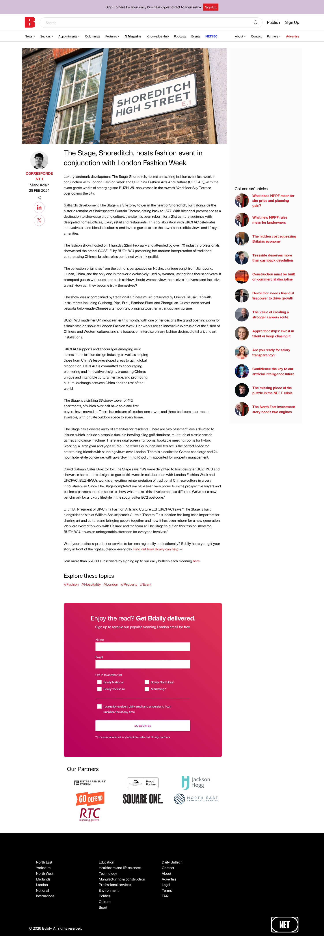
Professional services (115, 884)
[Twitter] (39, 219)
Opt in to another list (108, 675)
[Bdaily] (30, 22)
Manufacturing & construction (122, 879)
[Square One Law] (143, 798)
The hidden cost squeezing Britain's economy (274, 238)
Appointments (67, 36)
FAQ (165, 895)
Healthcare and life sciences (120, 867)
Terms (167, 890)
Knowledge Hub (158, 36)
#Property (129, 584)
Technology (108, 873)
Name (99, 639)
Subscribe (142, 726)
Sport (103, 907)
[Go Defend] (90, 798)
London (42, 884)
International (45, 895)
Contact (256, 36)
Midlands (43, 879)
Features (111, 36)
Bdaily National (113, 682)
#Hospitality (91, 584)
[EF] (90, 782)
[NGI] (143, 782)
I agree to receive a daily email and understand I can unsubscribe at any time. (137, 709)
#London (110, 584)
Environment (109, 890)
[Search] (256, 23)
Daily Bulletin (172, 862)
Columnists (92, 36)
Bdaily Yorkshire (114, 689)
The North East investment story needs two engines (273, 409)
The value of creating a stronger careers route (270, 314)
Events (195, 36)
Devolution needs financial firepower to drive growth (273, 295)
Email (99, 657)
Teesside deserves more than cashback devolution (272, 257)
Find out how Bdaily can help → (158, 549)
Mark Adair (39, 184)
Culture (104, 901)
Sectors (45, 36)
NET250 (211, 36)
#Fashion (71, 584)
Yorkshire (43, 867)
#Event (145, 584)
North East (44, 862)
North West (44, 873)
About (239, 36)
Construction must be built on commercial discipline (273, 276)
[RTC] (90, 814)
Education (106, 862)
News (28, 36)
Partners (272, 36)
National (42, 890)
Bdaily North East (162, 682)
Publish (273, 22)
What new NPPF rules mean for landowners (269, 219)
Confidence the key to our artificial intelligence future (273, 371)
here (196, 561)
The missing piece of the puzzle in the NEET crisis (272, 390)
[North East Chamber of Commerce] (196, 798)
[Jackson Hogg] (196, 782)
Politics (104, 895)
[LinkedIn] (39, 207)
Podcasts (180, 36)
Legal (166, 884)
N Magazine (133, 36)
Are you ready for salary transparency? (271, 352)
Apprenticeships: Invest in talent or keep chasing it (273, 333)
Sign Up (210, 7)
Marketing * (158, 689)
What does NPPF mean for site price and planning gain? (273, 200)
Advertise (292, 36)
